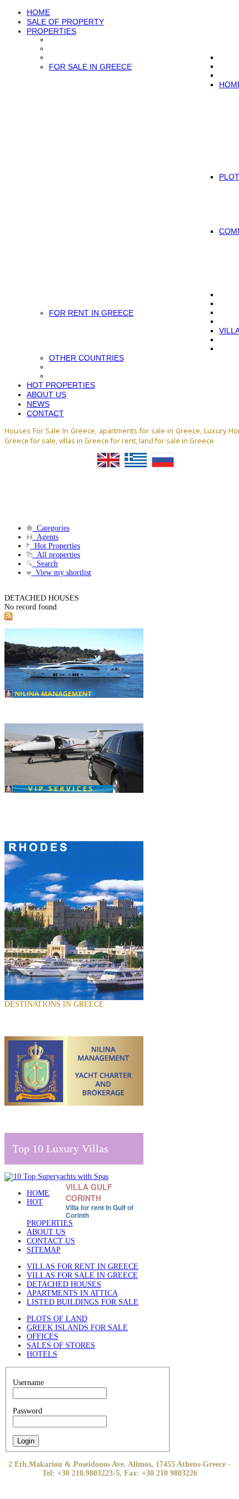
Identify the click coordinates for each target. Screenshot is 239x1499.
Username (28, 1382)
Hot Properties (55, 546)
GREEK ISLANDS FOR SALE (77, 1327)
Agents (45, 537)
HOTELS (42, 1354)
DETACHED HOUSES (64, 1284)
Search (45, 563)
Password (27, 1411)
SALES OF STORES (61, 1345)
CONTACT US (51, 1241)
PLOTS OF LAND (57, 1319)
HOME (38, 1193)
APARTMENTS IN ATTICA (72, 1293)
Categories (50, 528)
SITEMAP (44, 1250)
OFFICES (42, 1336)
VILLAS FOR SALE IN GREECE (82, 1275)
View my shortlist (61, 572)
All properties (56, 555)
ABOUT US (46, 1232)
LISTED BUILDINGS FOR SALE (82, 1302)
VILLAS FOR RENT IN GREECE (82, 1266)
